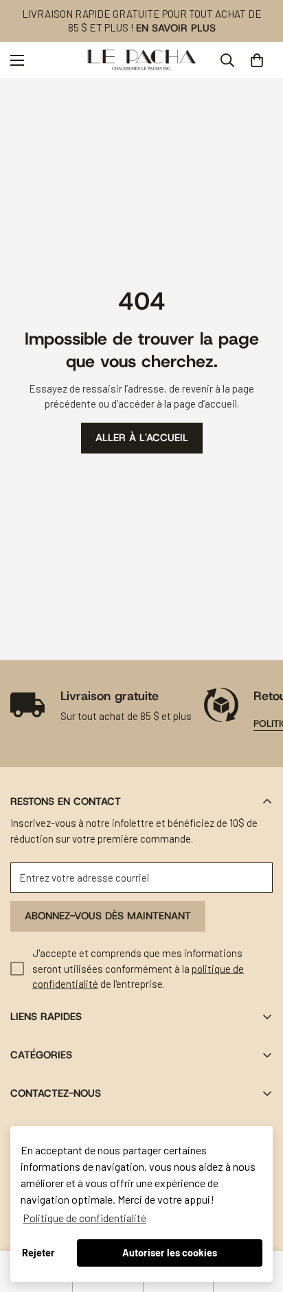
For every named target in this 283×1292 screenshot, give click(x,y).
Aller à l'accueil (141, 438)
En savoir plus (176, 28)
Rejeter (38, 1252)
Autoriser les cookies (169, 1252)
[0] (257, 60)
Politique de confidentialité (84, 1217)
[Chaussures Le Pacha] (141, 60)
